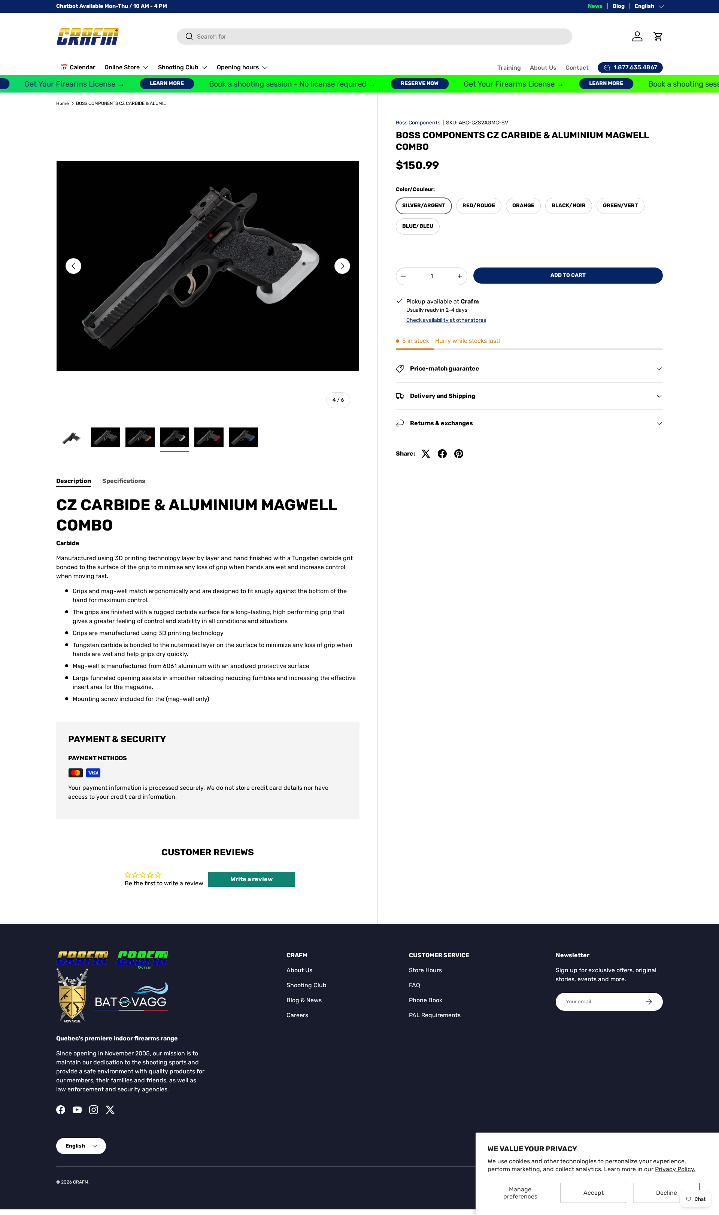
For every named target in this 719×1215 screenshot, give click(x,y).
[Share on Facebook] (442, 453)
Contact (577, 67)
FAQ (414, 985)
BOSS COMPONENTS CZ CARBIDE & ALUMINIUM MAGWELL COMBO (121, 103)
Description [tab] (73, 480)
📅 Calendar (78, 67)
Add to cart (568, 275)
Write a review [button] (252, 879)
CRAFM (80, 1182)
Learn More (152, 83)
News (595, 6)
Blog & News (304, 1000)
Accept (593, 1192)
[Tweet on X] (426, 453)
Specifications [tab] (123, 480)
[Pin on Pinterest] (458, 453)
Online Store (122, 67)
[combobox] (375, 36)
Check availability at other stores (446, 320)
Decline (666, 1192)
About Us (543, 67)
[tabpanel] (208, 599)
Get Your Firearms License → (59, 83)
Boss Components (418, 123)
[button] (658, 36)
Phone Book (425, 1000)
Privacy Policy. (675, 1169)
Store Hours (425, 970)
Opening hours (238, 67)
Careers (297, 1015)
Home (62, 103)
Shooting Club (178, 67)
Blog (619, 6)
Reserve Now (405, 83)
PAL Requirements (435, 1015)
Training (509, 67)
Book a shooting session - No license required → (277, 83)
